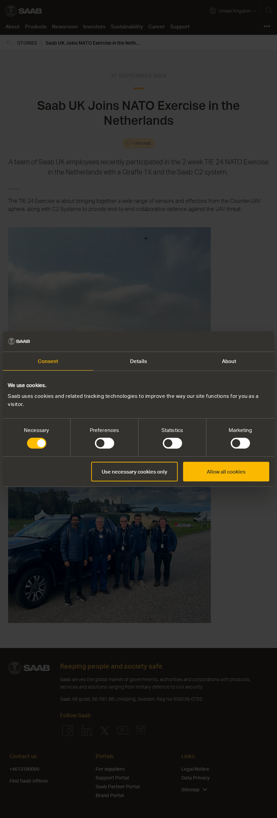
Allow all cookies (226, 471)
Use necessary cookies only (134, 471)
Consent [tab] (48, 361)
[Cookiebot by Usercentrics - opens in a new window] (239, 341)
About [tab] (229, 361)
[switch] (104, 443)
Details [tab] (138, 361)
